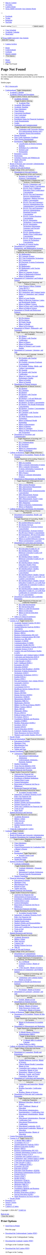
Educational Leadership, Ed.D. (30, 1126)
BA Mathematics (25, 254)
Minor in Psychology (26, 326)
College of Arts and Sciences (20, 168)
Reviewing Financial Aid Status (25, 788)
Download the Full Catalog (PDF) (17, 1248)
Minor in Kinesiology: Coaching (30, 541)
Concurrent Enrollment (22, 113)
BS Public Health (25, 322)
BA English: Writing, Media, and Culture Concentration (30, 367)
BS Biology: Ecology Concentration (31, 402)
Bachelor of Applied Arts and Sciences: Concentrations (29, 177)
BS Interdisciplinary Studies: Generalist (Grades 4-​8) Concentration (29, 571)
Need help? (9, 34)
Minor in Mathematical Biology (30, 274)
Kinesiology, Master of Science (30, 1072)
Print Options (10, 56)
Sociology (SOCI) (20, 725)
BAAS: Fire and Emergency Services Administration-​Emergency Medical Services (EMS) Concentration (33, 197)
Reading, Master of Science (28, 1092)
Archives (8, 1204)
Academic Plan (24, 103)
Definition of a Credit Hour (28, 148)
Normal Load (23, 150)
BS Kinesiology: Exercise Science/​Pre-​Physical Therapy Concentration (31, 532)
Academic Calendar (12, 32)
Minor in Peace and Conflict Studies (31, 306)
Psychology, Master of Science (29, 990)
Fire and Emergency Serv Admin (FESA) (29, 681)
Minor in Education (25, 611)
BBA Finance (23, 473)
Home (7, 48)
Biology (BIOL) (20, 633)
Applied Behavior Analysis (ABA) (26, 1144)
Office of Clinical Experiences (25, 617)
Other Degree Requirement (23, 139)
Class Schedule (10, 30)
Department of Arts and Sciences (25, 172)
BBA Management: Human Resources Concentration (28, 496)
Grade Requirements (21, 121)
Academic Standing (21, 107)
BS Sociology (24, 446)
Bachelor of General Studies (29, 244)
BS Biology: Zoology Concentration (31, 408)
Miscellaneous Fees (21, 745)
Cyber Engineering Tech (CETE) (26, 659)
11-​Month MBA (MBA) (22, 1140)
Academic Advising (21, 99)
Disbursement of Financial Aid (25, 776)
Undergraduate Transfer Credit (25, 768)
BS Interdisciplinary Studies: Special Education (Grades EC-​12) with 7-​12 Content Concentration (32, 577)
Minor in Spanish (25, 382)
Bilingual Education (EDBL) (24, 631)
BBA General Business (27, 485)
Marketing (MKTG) (21, 701)
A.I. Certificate (24, 962)
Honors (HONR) (20, 693)
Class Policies (19, 111)
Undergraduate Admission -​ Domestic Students (28, 761)
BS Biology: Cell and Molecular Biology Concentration (30, 399)
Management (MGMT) (22, 699)
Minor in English (25, 380)
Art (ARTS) (18, 629)
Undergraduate (10, 50)
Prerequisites (23, 152)
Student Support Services (23, 825)
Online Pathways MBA (27, 1044)
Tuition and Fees (20, 749)
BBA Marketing (24, 503)
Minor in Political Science (28, 308)
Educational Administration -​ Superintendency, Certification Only (31, 1111)
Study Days (18, 162)
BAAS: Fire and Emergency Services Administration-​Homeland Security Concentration (33, 211)
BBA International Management (30, 487)
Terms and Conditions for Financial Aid (28, 806)
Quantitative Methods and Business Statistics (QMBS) (26, 720)
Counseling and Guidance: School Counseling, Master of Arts (31, 1069)
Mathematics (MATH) (22, 703)
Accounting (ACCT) (21, 625)
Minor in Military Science (28, 304)
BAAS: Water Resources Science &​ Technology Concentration (32, 240)
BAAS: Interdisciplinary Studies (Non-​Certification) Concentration (32, 234)
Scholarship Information (22, 798)
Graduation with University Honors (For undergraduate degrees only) (31, 130)
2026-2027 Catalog (8, 40)
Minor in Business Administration (30, 505)
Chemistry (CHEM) (21, 641)
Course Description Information (21, 619)
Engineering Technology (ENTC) (26, 675)
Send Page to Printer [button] (12, 1226)
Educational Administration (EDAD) (27, 1172)
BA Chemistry (24, 390)
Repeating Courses (21, 154)
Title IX (17, 827)
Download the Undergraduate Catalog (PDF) (21, 1233)
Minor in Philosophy (26, 344)
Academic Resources (21, 817)
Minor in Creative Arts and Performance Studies (28, 377)
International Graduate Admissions (31, 872)
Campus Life (18, 823)
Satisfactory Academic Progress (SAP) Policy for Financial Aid (27, 795)
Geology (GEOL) (20, 685)
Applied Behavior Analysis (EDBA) (27, 627)
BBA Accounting (25, 463)
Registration (18, 141)
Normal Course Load (26, 855)
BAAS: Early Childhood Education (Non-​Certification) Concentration (33, 190)
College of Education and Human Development (26, 509)
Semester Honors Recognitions (30, 133)
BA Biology (23, 388)
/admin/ (8, 62)
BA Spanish (23, 370)
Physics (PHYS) (20, 713)
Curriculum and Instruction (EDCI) (26, 657)
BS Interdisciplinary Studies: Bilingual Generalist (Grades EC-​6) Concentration (31, 559)
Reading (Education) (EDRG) (25, 723)
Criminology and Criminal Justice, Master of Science (31, 979)
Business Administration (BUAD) (26, 635)
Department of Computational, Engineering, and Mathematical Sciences (28, 247)
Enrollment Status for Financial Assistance (29, 119)
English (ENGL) (20, 677)
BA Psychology (24, 318)
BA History (23, 336)
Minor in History (25, 342)
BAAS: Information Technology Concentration (32, 221)
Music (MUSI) (19, 709)
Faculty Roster (15, 737)
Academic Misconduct (22, 105)
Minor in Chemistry (26, 428)
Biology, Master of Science (28, 1006)
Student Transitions (21, 764)
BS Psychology (24, 320)
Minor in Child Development (29, 609)
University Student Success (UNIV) (27, 731)
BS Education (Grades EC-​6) (29, 549)
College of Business (17, 452)
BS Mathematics (24, 266)
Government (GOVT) (22, 687)
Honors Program (20, 135)
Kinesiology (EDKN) (22, 697)
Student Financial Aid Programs (21, 770)
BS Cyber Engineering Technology (31, 258)
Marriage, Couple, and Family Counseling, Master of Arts (29, 1075)
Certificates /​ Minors (17, 166)
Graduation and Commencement (25, 125)
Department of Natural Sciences (25, 384)
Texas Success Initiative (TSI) (24, 766)
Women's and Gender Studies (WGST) (28, 735)
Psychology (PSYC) (21, 717)
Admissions (18, 754)
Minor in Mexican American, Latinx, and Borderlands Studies (32, 301)
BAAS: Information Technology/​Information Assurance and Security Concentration (31, 227)
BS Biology (23, 392)
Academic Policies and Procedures (22, 94)
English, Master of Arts (27, 1000)
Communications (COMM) (23, 643)
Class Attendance (20, 109)
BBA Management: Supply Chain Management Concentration (31, 500)
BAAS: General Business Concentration (32, 217)
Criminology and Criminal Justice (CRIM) (29, 655)
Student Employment (21, 800)
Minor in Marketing (26, 507)
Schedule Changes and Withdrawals (27, 158)
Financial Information (17, 739)
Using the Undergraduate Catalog (21, 829)
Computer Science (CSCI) (23, 649)
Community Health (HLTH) (24, 645)
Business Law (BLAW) (22, 639)
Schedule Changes (20, 857)
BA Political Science (26, 290)
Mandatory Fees (20, 743)
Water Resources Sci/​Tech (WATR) (26, 733)
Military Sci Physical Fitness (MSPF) (27, 705)
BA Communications (26, 442)
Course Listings (19, 117)
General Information (21, 782)
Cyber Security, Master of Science (31, 968)
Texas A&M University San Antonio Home (20, 9)
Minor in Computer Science (28, 272)
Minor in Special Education (28, 613)
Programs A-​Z (10, 1200)
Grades (16, 123)
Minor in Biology (25, 426)
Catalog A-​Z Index (12, 1206)
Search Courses (10, 54)
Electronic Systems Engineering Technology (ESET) (25, 672)
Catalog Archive (11, 44)
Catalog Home (10, 7)
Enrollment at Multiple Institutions (26, 778)
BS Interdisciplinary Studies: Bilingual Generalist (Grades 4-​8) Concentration (30, 553)
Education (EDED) (21, 667)
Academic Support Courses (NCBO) (27, 623)
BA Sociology (24, 444)
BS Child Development (27, 605)
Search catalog (6, 26)
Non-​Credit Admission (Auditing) (26, 137)
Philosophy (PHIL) (21, 711)
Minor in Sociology (25, 450)
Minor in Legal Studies (27, 298)
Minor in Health (24, 324)
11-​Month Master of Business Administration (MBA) (29, 1033)
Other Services (19, 821)
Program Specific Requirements (30, 874)
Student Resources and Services (21, 812)
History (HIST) (19, 691)
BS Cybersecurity (11, 86)
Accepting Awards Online (28, 792)
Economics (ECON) (21, 665)
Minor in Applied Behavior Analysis (31, 539)
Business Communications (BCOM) (27, 637)
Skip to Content (10, 3)
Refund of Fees (19, 747)
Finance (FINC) (20, 679)
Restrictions (18, 156)
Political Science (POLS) (23, 715)
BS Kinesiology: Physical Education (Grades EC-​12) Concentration (31, 536)
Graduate (8, 52)
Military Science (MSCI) (23, 707)
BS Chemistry (24, 410)
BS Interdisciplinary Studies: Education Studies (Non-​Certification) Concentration (29, 565)
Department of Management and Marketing (29, 479)
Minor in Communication (28, 448)
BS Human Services (26, 525)
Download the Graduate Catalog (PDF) (19, 1241)
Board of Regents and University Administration (27, 164)
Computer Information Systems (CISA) (28, 647)
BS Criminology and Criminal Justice (32, 292)
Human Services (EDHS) (23, 695)
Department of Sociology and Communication (24, 435)
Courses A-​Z (14, 621)
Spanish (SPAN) (20, 727)
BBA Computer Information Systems (32, 465)
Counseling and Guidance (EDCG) (26, 1156)
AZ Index (8, 5)
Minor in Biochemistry (27, 424)
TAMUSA (22, 1210)
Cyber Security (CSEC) (22, 661)
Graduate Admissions (21, 864)
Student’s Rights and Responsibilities (27, 802)
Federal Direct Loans (21, 780)
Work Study (18, 810)
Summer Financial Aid (22, 804)
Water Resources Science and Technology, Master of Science (30, 1009)
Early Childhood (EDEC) (23, 663)
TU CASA (23, 615)
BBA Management (25, 489)
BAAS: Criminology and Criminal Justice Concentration (34, 185)
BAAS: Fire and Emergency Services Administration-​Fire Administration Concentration (33, 204)
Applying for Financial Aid (23, 774)
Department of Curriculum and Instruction (29, 543)
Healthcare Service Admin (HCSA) (26, 689)
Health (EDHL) (19, 1178)
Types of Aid (18, 808)
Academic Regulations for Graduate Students (26, 837)
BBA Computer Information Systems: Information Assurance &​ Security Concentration (31, 469)
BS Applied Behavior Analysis (29, 523)
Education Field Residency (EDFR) (27, 669)
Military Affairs (19, 819)
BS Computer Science (26, 256)
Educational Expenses (22, 741)
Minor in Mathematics (26, 276)
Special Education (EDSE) (23, 729)
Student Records (20, 160)
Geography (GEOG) (21, 683)
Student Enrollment (16, 751)
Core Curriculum (20, 115)
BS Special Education (26, 607)
